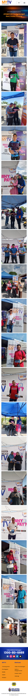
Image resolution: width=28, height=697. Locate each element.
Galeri (3, 675)
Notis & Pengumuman (18, 670)
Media (3, 672)
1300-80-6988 (14, 653)
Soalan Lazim (18, 673)
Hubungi (17, 676)
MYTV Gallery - (14, 11)
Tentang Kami (6, 666)
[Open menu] (24, 2)
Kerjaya (4, 677)
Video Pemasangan (20, 666)
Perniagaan (5, 669)
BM (19, 3)
